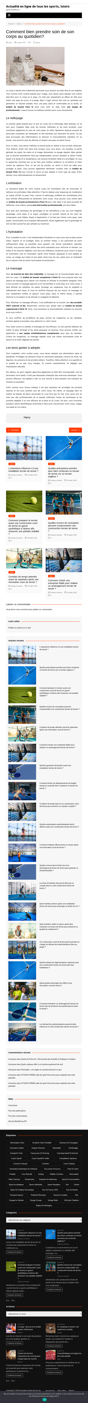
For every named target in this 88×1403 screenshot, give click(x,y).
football (12, 1174)
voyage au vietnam (16, 1200)
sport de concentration (70, 1179)
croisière (45, 1164)
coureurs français (20, 1164)
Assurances (50, 1391)
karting (41, 1174)
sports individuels (35, 1185)
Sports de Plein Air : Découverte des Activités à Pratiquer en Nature (48, 1059)
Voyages (61, 1324)
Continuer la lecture (14, 1252)
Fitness (71, 1391)
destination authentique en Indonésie (23, 1169)
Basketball (57, 1148)
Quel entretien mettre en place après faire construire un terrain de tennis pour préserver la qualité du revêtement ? (59, 926)
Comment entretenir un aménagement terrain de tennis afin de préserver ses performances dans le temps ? (59, 1006)
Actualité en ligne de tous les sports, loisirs (38, 6)
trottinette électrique (38, 1195)
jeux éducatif (27, 1174)
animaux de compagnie (68, 1143)
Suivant (74, 430)
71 (12, 1300)
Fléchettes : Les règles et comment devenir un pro (41, 1070)
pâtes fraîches (14, 1179)
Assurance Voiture (17, 1148)
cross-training (69, 1164)
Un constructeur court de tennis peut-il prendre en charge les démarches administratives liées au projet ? (60, 944)
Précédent (15, 430)
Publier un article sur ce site (19, 628)
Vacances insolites (60, 1195)
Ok (45, 1399)
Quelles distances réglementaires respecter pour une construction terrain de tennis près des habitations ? (59, 965)
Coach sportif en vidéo (40, 1158)
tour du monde (72, 1190)
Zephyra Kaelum (17, 475)
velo (76, 1195)
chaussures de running (40, 1153)
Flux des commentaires (17, 1116)
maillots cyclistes (56, 1174)
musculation (74, 1174)
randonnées (29, 1179)
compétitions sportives (68, 1158)
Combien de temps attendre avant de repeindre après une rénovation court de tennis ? (23, 579)
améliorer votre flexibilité (41, 1143)
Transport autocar (16, 1195)
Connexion (12, 1105)
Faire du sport (72, 1169)
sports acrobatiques (16, 1185)
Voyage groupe (36, 1200)
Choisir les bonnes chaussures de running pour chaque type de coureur (29, 1356)
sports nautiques (53, 1185)
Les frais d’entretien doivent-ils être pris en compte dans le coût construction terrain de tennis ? (57, 885)
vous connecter (22, 609)
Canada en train (16, 1153)
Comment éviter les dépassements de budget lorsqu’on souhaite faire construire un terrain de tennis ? (59, 785)
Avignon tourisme (38, 1148)
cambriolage (73, 1148)
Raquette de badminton (48, 1179)
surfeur (76, 1185)
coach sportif (16, 1158)
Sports (37, 42)
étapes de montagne (44, 1205)
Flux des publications (17, 1111)
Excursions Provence (52, 1169)
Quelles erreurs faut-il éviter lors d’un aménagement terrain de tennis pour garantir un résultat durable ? (59, 867)
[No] (85, 1397)
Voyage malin (53, 1200)
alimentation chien (17, 1143)
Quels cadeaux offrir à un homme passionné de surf (42, 1064)
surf (67, 1185)
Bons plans (62, 1391)
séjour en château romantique (22, 1190)
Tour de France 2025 (50, 1190)
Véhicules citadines (71, 1200)
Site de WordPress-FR (17, 1121)
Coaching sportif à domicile (67, 1153)
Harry (10, 42)
